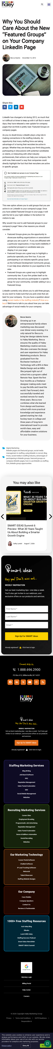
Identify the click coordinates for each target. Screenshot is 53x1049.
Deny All (26, 1046)
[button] (42, 4)
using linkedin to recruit (34, 453)
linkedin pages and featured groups (19, 451)
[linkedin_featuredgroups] (26, 186)
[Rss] (43, 682)
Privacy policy (7, 1046)
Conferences (14, 513)
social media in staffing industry (23, 456)
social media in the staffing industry (23, 300)
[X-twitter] (23, 682)
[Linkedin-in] (16, 682)
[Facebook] (10, 682)
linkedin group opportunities (20, 463)
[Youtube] (30, 682)
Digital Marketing (12, 448)
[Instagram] (36, 682)
